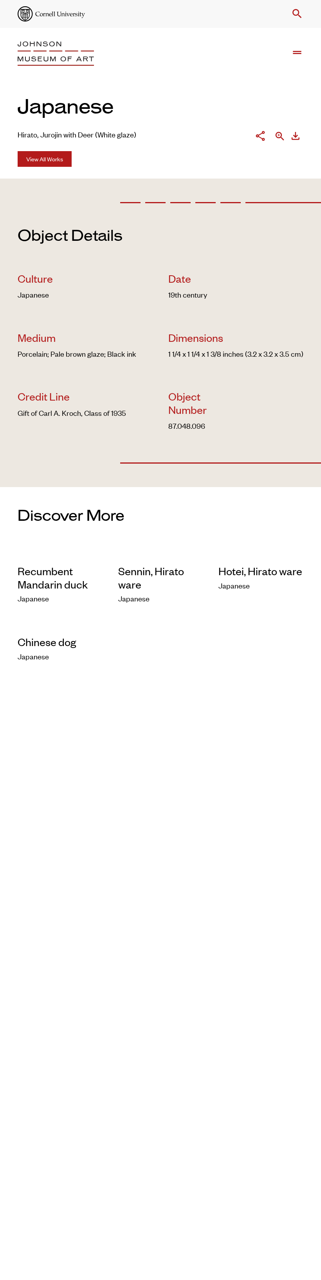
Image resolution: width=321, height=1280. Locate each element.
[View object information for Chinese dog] (60, 624)
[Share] (260, 137)
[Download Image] (295, 137)
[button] (295, 13)
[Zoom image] (280, 137)
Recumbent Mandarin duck (53, 577)
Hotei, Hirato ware (260, 571)
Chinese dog (47, 641)
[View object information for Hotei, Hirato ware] (260, 553)
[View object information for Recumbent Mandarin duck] (60, 553)
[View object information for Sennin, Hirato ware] (160, 553)
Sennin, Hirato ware (151, 577)
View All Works (44, 159)
